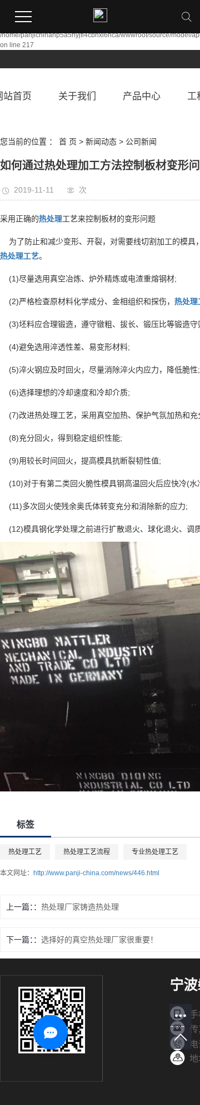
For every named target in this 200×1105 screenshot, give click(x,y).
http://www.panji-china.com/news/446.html (96, 873)
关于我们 (77, 96)
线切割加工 (152, 241)
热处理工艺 (25, 852)
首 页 (68, 141)
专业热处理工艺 (155, 852)
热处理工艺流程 (86, 852)
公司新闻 (141, 141)
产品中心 (142, 96)
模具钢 (112, 483)
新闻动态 (101, 141)
